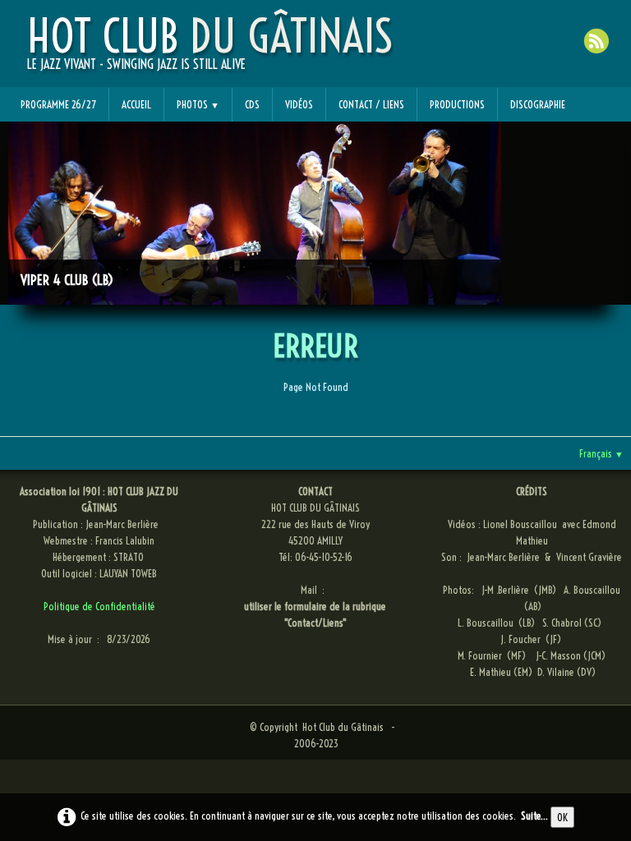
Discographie (537, 104)
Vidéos (299, 104)
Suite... (534, 815)
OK (562, 817)
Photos (198, 104)
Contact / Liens (371, 104)
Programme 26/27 (58, 104)
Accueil (136, 104)
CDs (252, 104)
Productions (457, 104)
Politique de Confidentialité (99, 606)
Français (601, 453)
